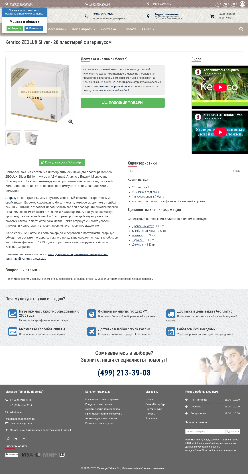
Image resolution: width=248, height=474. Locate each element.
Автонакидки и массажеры (101, 418)
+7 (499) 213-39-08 (21, 400)
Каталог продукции (97, 391)
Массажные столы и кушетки (102, 399)
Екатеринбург (153, 409)
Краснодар (151, 418)
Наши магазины (161, 3)
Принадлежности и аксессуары (103, 413)
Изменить (34, 28)
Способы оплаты (16, 446)
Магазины (55, 29)
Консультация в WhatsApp (63, 162)
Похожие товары (125, 102)
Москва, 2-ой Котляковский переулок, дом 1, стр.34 (40, 430)
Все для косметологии (98, 404)
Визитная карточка (21, 423)
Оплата (131, 29)
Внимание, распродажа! (99, 423)
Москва (149, 399)
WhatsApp (16, 412)
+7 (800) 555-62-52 (21, 405)
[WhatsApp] (218, 4)
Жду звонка (232, 431)
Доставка (108, 29)
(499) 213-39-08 (103, 14)
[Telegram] (234, 4)
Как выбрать (82, 29)
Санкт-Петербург (155, 404)
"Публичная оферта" (132, 468)
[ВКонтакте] (226, 4)
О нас (147, 29)
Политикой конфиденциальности (219, 450)
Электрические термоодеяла (102, 409)
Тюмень (150, 413)
